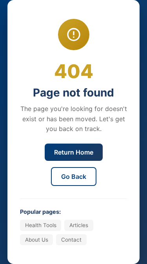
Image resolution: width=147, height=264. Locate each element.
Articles (78, 225)
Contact (71, 240)
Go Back (73, 176)
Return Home (73, 152)
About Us (36, 240)
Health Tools (40, 225)
